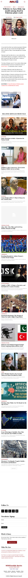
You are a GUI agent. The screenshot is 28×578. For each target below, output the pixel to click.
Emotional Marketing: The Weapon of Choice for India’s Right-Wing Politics (12, 316)
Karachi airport (4, 66)
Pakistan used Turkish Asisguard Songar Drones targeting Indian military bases (12, 345)
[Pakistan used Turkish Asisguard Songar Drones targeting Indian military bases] (14, 332)
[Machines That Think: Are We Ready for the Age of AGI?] (14, 391)
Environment (4, 459)
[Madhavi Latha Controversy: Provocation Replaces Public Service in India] (14, 155)
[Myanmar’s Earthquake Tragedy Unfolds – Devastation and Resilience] (14, 449)
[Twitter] (13, 511)
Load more (13, 468)
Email (2, 523)
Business (3, 196)
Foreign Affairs (5, 225)
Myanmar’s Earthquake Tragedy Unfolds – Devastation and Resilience (13, 461)
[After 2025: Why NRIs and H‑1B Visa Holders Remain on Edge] (14, 215)
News (14, 6)
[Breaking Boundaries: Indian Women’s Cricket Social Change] (14, 244)
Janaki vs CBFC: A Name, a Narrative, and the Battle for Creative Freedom (13, 286)
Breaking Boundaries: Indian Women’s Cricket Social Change (12, 256)
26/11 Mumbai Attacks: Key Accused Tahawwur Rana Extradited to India (11, 374)
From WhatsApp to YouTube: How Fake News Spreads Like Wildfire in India (12, 432)
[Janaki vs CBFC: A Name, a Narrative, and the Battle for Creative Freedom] (14, 273)
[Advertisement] (14, 489)
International (21, 6)
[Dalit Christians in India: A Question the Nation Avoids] (14, 126)
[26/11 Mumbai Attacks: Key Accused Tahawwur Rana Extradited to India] (14, 362)
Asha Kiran (9, 17)
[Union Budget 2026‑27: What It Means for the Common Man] (14, 186)
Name (2, 519)
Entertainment (7, 6)
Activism (3, 136)
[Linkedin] (9, 511)
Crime (2, 372)
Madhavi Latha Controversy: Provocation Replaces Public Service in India (13, 168)
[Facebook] (2, 511)
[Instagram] (6, 511)
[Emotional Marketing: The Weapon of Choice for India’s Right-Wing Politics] (14, 303)
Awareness (4, 254)
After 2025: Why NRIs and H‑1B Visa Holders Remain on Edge (11, 227)
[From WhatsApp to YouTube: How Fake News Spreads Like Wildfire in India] (14, 420)
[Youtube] (16, 511)
